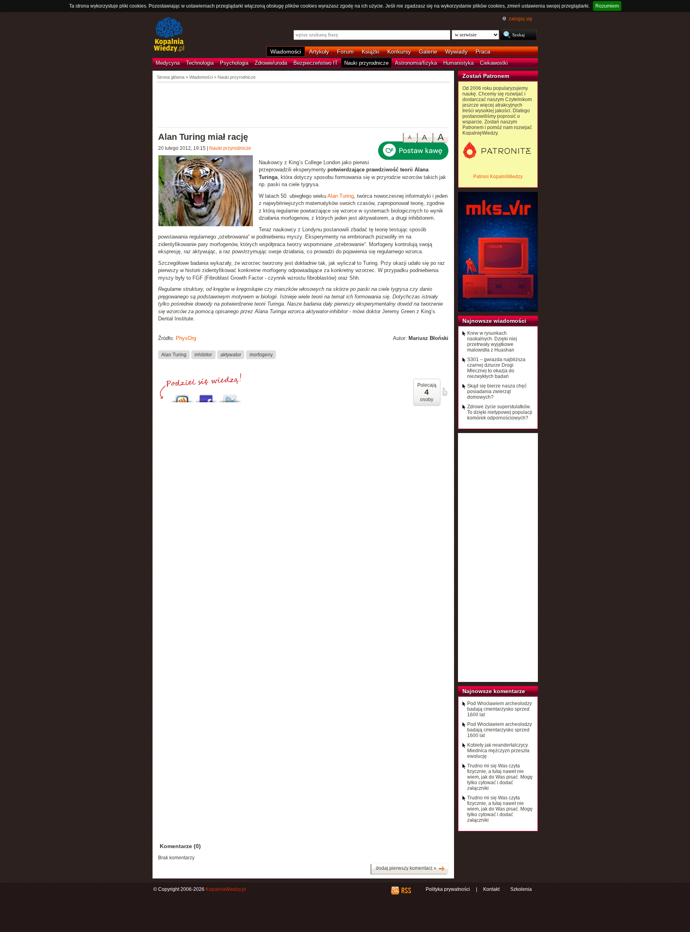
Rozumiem (607, 6)
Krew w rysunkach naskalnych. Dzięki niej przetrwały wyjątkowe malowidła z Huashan (492, 341)
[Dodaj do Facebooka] (206, 396)
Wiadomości (285, 51)
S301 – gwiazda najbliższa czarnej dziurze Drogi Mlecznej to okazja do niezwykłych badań (496, 368)
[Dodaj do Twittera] (230, 396)
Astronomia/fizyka (416, 63)
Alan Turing (340, 196)
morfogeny (261, 354)
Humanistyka (458, 63)
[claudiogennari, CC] (208, 192)
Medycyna (168, 63)
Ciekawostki (494, 63)
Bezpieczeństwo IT (315, 63)
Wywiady (456, 51)
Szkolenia (521, 889)
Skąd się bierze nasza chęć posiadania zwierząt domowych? (497, 391)
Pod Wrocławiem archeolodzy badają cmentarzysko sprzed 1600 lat (499, 709)
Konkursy (399, 51)
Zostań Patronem (485, 76)
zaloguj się (520, 19)
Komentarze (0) (180, 846)
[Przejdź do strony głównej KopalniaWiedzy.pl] (169, 35)
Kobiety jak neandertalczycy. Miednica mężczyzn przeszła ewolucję (498, 750)
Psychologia (234, 63)
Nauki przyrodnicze (366, 63)
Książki (370, 51)
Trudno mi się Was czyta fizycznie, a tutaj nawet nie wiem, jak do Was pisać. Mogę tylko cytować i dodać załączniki (500, 777)
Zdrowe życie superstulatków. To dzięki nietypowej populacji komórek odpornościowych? (499, 412)
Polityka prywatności (448, 889)
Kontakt (491, 889)
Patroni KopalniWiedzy (498, 176)
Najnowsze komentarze (493, 691)
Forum (345, 51)
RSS (406, 890)
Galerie (428, 51)
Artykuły (319, 51)
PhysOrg (186, 338)
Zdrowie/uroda (271, 63)
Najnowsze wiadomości (494, 321)
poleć (444, 392)
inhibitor (203, 354)
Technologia (200, 63)
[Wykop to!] (182, 396)
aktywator (230, 354)
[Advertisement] (303, 104)
